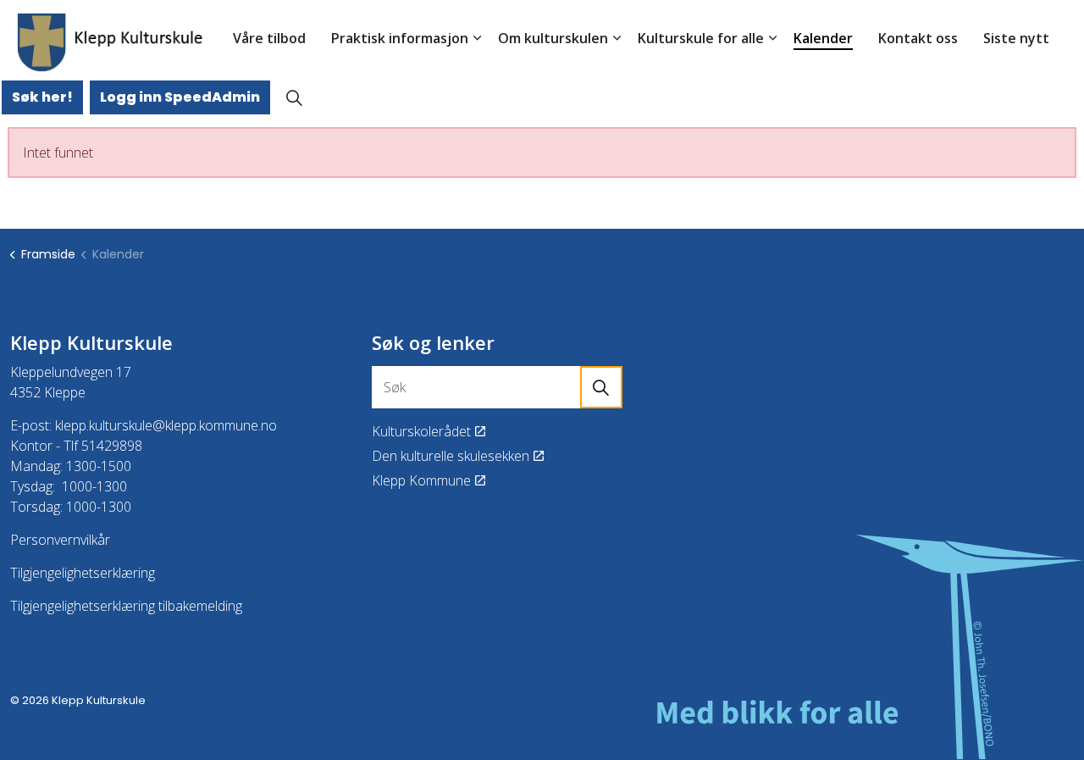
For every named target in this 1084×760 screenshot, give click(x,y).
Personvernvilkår (60, 539)
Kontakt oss (918, 38)
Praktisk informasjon (399, 38)
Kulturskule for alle (701, 38)
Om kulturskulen (553, 38)
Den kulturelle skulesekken (450, 456)
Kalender (823, 38)
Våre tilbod (269, 38)
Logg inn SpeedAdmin (180, 97)
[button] (601, 387)
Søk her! (42, 97)
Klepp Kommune (421, 480)
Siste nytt (1016, 38)
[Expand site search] (294, 97)
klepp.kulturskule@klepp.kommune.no (166, 425)
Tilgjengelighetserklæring (82, 572)
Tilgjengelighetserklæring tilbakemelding (126, 605)
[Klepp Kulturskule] (110, 42)
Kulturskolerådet (421, 431)
